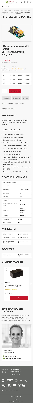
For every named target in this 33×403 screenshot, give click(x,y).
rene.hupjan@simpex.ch (13, 358)
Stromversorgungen (15, 10)
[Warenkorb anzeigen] (30, 2)
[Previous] (2, 284)
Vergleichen (17, 98)
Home (3, 10)
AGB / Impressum (13, 401)
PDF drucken (20, 103)
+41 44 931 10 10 (16, 374)
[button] (6, 98)
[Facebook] (14, 108)
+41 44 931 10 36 (10, 356)
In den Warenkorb (15, 91)
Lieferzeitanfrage (8, 103)
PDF (24, 234)
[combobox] (18, 6)
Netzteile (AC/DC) (25, 10)
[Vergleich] (27, 2)
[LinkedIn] (12, 108)
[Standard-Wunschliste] (24, 2)
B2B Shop (7, 10)
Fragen (26, 98)
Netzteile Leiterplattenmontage (9, 12)
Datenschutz (20, 401)
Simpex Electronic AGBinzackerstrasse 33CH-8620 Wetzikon (16, 371)
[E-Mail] (10, 108)
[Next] (30, 284)
